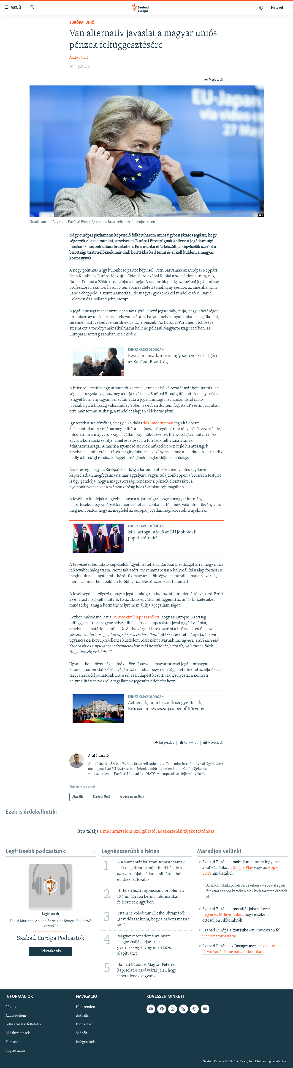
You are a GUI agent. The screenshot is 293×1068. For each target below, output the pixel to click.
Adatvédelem (15, 1016)
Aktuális (82, 1016)
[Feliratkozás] (205, 1009)
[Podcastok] (261, 8)
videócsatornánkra (218, 936)
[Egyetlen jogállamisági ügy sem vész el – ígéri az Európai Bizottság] (98, 361)
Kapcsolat (13, 1042)
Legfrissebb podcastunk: (36, 851)
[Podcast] (194, 1009)
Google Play (243, 868)
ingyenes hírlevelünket (222, 915)
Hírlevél (277, 8)
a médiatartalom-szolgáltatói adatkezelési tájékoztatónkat (157, 831)
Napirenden (85, 1007)
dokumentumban (158, 423)
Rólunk (10, 1007)
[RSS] (183, 1009)
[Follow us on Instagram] (172, 1009)
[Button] (214, 80)
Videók (81, 1033)
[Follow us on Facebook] (161, 1009)
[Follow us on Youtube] (150, 1009)
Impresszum (15, 1051)
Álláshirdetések (17, 1033)
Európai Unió (82, 23)
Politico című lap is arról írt (135, 617)
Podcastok (84, 1025)
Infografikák (85, 1042)
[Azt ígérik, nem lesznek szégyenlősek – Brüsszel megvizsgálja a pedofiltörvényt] (98, 708)
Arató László (78, 58)
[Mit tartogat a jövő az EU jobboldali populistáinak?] (98, 538)
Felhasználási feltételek (23, 1025)
